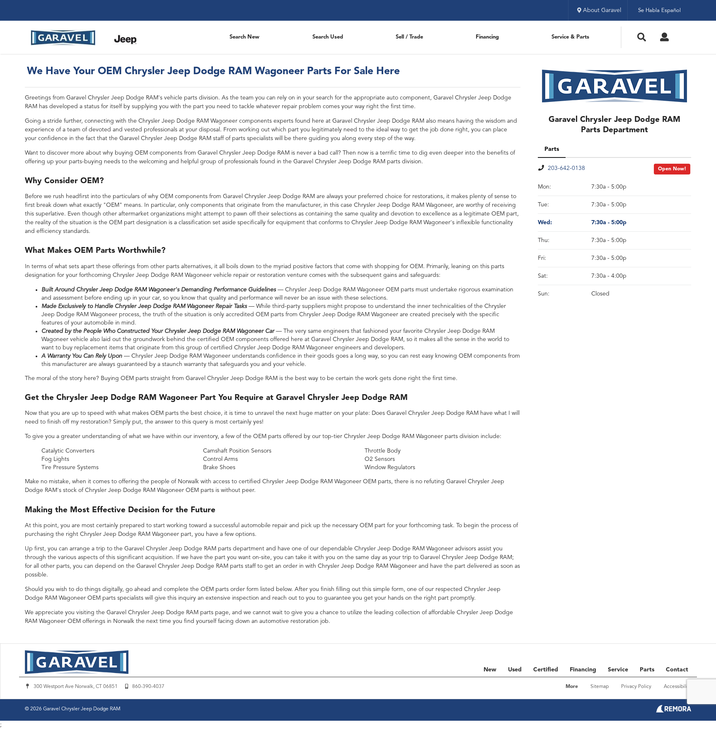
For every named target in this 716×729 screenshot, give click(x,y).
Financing (487, 37)
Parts (647, 670)
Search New (244, 37)
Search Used (327, 37)
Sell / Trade (409, 37)
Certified (545, 670)
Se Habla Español (659, 10)
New (490, 670)
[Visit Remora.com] (673, 711)
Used (515, 670)
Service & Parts (570, 37)
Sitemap (599, 686)
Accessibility (677, 686)
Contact (677, 670)
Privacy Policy (636, 686)
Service (618, 670)
